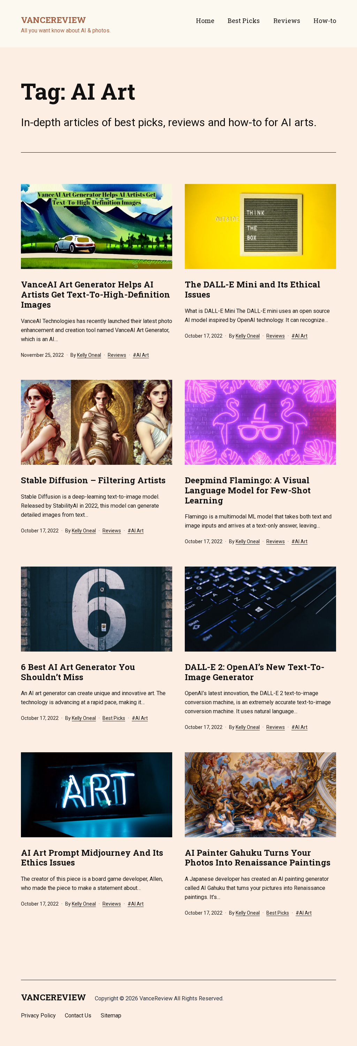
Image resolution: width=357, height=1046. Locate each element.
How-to (324, 20)
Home (205, 20)
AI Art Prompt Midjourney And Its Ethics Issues (92, 857)
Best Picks (244, 20)
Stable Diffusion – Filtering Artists (93, 480)
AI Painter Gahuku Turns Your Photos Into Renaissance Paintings (258, 857)
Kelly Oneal (89, 355)
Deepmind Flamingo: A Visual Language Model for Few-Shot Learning (248, 490)
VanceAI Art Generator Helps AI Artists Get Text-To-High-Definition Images (95, 294)
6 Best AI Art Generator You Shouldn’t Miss (78, 672)
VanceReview (53, 19)
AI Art (142, 355)
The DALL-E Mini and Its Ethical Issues (252, 289)
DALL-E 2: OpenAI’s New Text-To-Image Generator (254, 672)
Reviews (286, 20)
